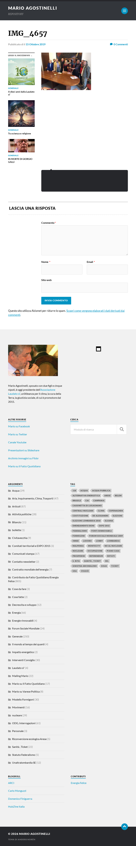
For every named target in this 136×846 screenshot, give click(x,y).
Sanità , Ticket (20, 746)
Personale (18, 730)
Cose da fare (19, 588)
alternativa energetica (86, 495)
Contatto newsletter (23, 561)
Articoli (16, 506)
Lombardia (113, 541)
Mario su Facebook (19, 426)
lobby (99, 541)
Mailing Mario (20, 675)
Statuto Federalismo (23, 754)
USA (75, 571)
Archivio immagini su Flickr (23, 458)
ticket (115, 566)
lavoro (87, 541)
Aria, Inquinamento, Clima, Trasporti (32, 498)
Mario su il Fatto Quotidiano (24, 466)
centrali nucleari (83, 511)
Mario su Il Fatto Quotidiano (28, 683)
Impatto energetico (23, 652)
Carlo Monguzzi (17, 790)
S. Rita (76, 561)
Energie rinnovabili (23, 620)
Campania (98, 500)
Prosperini (79, 556)
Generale (17, 636)
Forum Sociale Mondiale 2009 (106, 536)
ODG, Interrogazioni (23, 723)
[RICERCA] (122, 429)
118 (74, 490)
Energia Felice (78, 782)
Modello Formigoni (23, 699)
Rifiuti (111, 556)
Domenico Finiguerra (20, 798)
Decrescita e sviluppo (24, 604)
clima (101, 511)
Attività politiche (21, 514)
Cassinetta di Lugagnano (87, 505)
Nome (45, 262)
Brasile (77, 500)
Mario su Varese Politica (26, 691)
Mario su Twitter (17, 434)
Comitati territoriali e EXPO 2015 (31, 545)
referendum (96, 556)
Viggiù (85, 571)
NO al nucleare (113, 546)
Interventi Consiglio (23, 660)
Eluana (109, 521)
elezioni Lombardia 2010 (87, 521)
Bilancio (16, 522)
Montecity (94, 546)
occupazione (95, 551)
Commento (48, 222)
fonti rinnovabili (101, 531)
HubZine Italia (16, 806)
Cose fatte (18, 596)
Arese (107, 495)
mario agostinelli (32, 7)
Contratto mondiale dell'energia (30, 569)
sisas (104, 566)
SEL (107, 561)
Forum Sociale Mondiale (25, 628)
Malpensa (78, 546)
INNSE (76, 541)
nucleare (17, 715)
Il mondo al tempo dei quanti (28, 644)
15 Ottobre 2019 (35, 44)
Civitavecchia (19, 537)
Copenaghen (116, 511)
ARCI (11, 782)
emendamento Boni (84, 526)
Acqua (15, 490)
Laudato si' (18, 667)
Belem (118, 495)
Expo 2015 (104, 526)
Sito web (46, 279)
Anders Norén (26, 839)
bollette (16, 530)
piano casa (113, 551)
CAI (87, 500)
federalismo (80, 531)
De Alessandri (100, 516)
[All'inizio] (124, 826)
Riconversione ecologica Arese (29, 738)
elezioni (117, 516)
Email (91, 262)
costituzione (80, 516)
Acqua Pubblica (101, 490)
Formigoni (79, 536)
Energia (16, 612)
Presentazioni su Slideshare (23, 450)
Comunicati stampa (23, 553)
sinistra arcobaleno (85, 566)
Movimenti (18, 707)
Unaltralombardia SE (24, 762)
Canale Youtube (17, 442)
